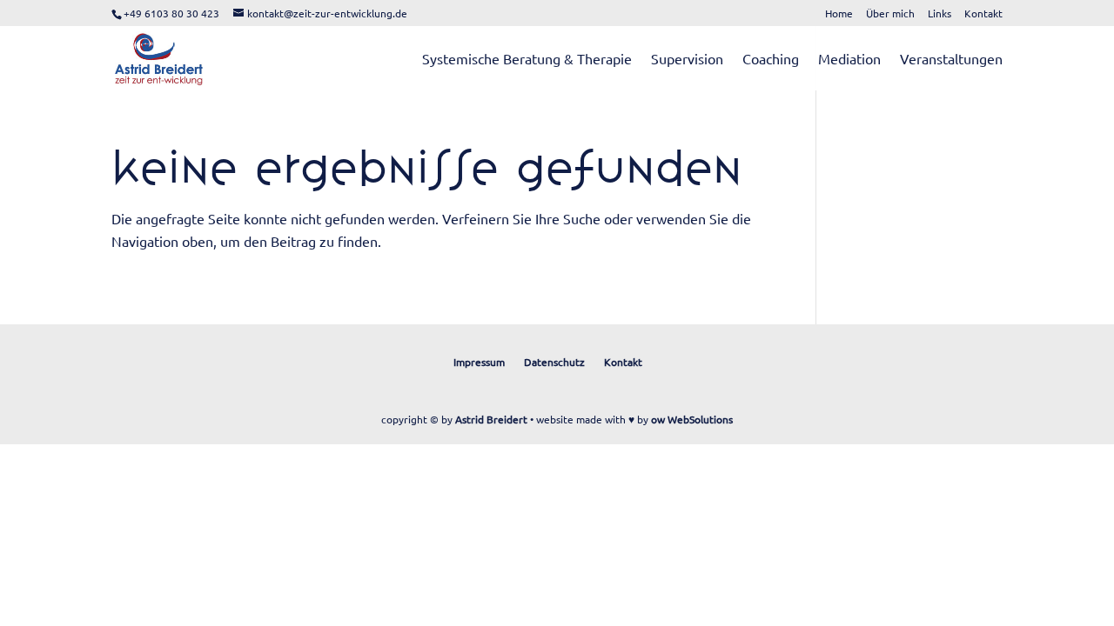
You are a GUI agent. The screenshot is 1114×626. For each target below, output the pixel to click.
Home (839, 14)
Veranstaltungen (951, 59)
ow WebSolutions (692, 419)
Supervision (687, 59)
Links (939, 14)
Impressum (479, 362)
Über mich (890, 14)
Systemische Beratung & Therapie (527, 59)
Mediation (849, 59)
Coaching (770, 59)
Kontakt (983, 14)
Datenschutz (554, 362)
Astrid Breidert (491, 419)
